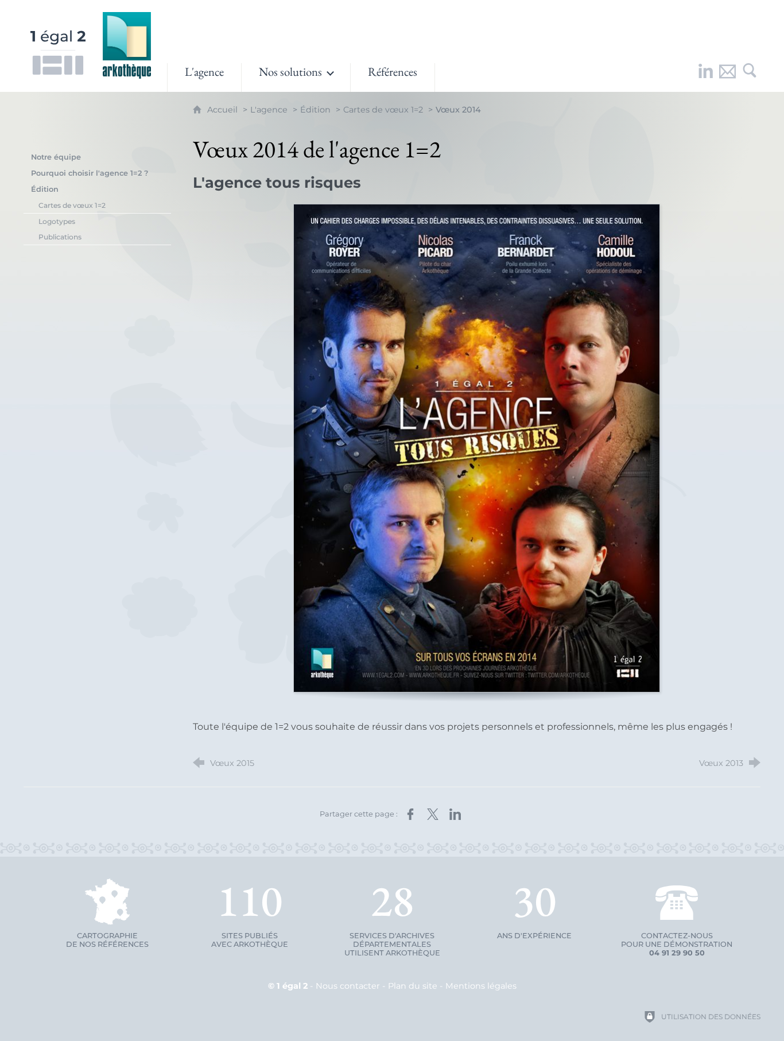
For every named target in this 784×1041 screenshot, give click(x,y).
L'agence (269, 110)
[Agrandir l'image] (477, 448)
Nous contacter (348, 986)
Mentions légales (481, 986)
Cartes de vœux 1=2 (383, 110)
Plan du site (412, 986)
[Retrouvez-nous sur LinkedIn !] (706, 77)
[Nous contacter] (728, 77)
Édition (315, 110)
